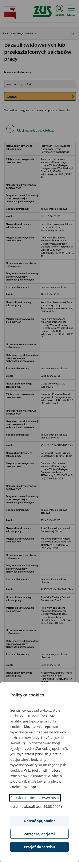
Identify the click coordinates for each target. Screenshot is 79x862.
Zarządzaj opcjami (39, 834)
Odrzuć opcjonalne (39, 821)
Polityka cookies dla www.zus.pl (35, 797)
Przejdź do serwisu (39, 847)
